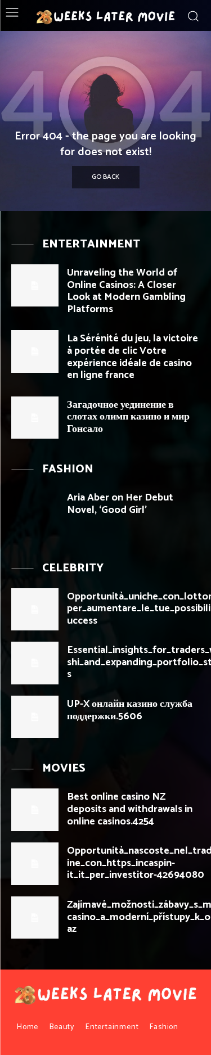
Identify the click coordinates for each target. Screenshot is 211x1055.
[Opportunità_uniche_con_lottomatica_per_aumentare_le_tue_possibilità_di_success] (35, 609)
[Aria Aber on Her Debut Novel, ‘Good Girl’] (35, 510)
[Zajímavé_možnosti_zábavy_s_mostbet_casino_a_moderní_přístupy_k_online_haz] (35, 917)
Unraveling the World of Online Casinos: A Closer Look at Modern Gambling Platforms (126, 291)
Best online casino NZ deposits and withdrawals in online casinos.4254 (129, 808)
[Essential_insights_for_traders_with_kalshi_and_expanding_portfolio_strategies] (35, 663)
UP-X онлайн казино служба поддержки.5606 (129, 710)
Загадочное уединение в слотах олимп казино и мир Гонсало (128, 417)
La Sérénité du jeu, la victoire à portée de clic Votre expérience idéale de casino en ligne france (132, 357)
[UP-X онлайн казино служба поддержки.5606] (35, 717)
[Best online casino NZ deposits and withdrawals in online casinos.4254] (35, 809)
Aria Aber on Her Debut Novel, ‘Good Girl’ (120, 504)
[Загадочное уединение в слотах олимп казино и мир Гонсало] (35, 417)
